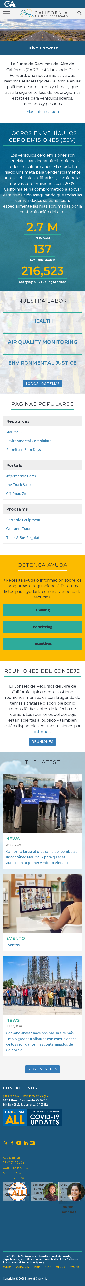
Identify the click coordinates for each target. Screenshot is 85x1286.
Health (42, 321)
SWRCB (74, 1267)
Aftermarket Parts (21, 475)
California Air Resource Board (43, 13)
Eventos (13, 944)
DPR (37, 1267)
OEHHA (60, 1267)
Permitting (42, 626)
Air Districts (12, 1173)
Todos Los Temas (43, 384)
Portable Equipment (23, 519)
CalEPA (7, 1267)
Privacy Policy (13, 1162)
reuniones (42, 742)
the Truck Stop (18, 484)
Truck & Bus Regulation (25, 537)
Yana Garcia (44, 1199)
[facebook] (12, 1143)
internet (42, 731)
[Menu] (6, 13)
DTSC (47, 1267)
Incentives (42, 643)
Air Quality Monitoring (42, 342)
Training (42, 609)
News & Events (42, 1069)
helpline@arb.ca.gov (35, 1096)
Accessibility (12, 1157)
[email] (32, 1143)
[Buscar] (79, 13)
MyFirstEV (14, 431)
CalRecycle (23, 1267)
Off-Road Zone (18, 493)
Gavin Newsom (19, 1194)
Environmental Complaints (28, 440)
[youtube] (18, 1143)
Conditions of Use (16, 1168)
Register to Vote (15, 1178)
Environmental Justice (42, 363)
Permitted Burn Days (23, 449)
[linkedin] (25, 1143)
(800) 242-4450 (11, 1096)
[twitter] (6, 1143)
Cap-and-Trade (18, 528)
